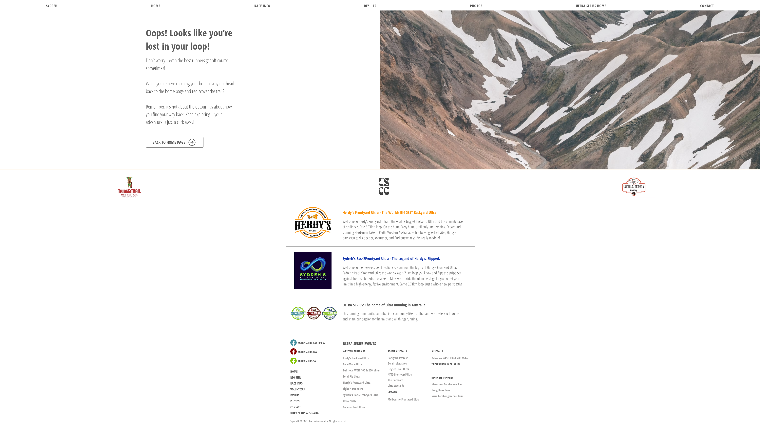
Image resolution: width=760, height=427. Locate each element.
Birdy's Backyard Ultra (356, 358)
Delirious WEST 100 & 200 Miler (361, 370)
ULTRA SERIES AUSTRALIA (304, 413)
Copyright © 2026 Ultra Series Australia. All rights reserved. (318, 421)
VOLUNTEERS (297, 389)
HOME (293, 371)
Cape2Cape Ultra (352, 364)
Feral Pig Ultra (351, 376)
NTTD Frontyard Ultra (400, 374)
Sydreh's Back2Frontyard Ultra (360, 395)
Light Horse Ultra (353, 389)
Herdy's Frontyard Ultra (356, 382)
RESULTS (294, 395)
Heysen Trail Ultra (398, 369)
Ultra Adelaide (396, 385)
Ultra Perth (349, 401)
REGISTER (295, 377)
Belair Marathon (397, 363)
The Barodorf (395, 380)
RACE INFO (296, 383)
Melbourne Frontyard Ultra (403, 399)
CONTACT (295, 407)
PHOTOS (294, 401)
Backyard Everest (398, 358)
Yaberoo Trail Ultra (354, 407)
